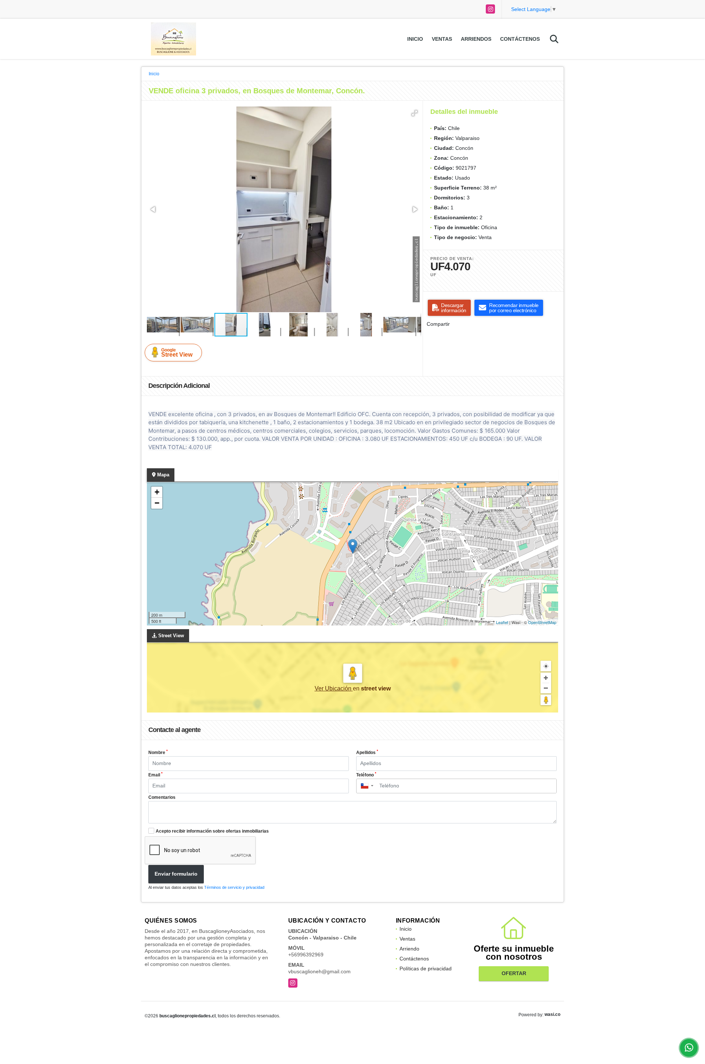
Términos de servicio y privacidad (234, 887)
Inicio (415, 39)
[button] (414, 113)
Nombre (158, 752)
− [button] (157, 503)
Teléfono (366, 775)
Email (155, 775)
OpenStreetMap (542, 622)
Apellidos (367, 752)
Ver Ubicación (334, 688)
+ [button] (157, 492)
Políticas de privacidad (426, 968)
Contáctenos (520, 39)
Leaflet (502, 622)
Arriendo (409, 949)
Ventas (442, 39)
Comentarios (162, 797)
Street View (176, 352)
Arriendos (476, 39)
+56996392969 (305, 954)
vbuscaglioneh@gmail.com (319, 971)
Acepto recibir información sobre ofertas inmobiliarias (212, 831)
